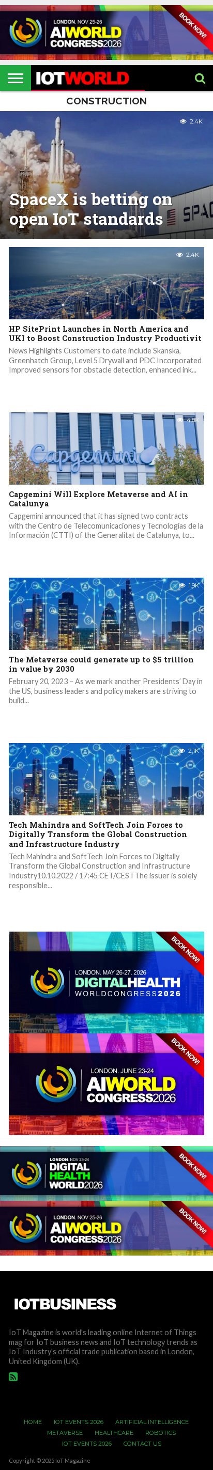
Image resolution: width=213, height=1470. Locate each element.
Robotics (160, 1432)
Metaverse (65, 1432)
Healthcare (114, 1432)
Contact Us (142, 1443)
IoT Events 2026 (78, 1422)
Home (33, 1422)
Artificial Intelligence (152, 1422)
